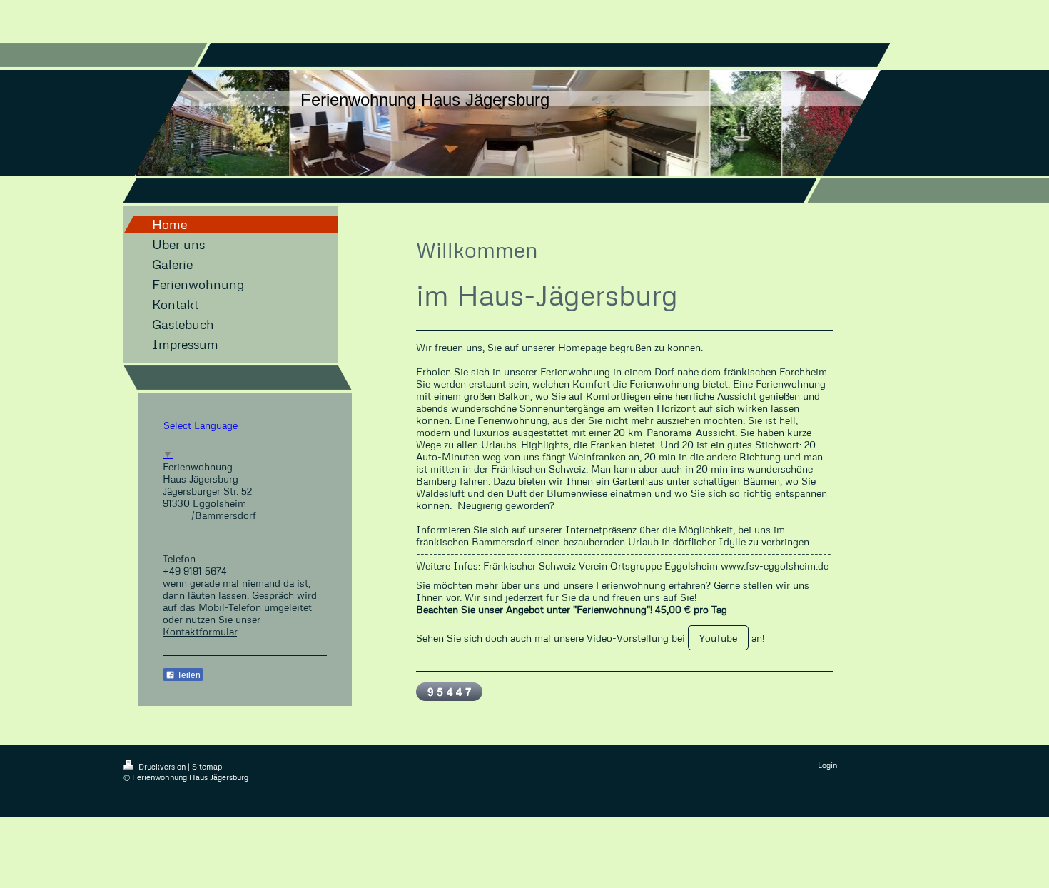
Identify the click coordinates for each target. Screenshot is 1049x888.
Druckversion (162, 766)
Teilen (188, 675)
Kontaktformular (200, 631)
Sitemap (207, 766)
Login (827, 765)
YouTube (718, 638)
